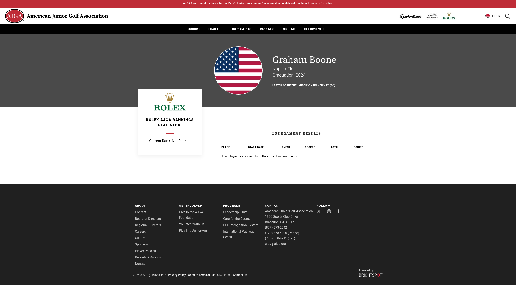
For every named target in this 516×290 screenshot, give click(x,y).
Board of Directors (148, 219)
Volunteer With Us (191, 224)
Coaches (214, 29)
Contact (140, 212)
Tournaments (240, 29)
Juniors (194, 29)
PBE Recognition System (240, 225)
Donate (140, 264)
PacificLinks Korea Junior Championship (254, 3)
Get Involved (314, 29)
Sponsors (142, 244)
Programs (232, 205)
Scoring (289, 29)
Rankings (267, 29)
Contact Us (240, 275)
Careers (140, 231)
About (140, 205)
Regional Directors (148, 225)
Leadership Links (235, 212)
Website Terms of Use (201, 275)
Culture (140, 238)
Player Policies (145, 251)
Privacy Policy (177, 275)
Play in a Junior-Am (193, 230)
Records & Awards (148, 257)
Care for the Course (236, 219)
